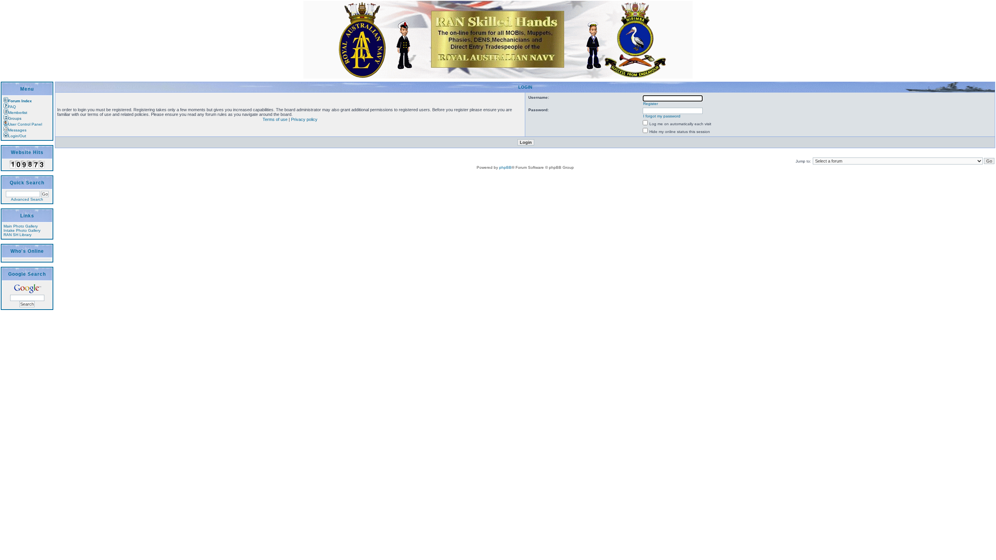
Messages (17, 130)
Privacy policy (304, 119)
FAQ (12, 107)
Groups (14, 118)
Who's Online (27, 251)
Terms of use (275, 119)
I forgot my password (661, 116)
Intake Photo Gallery (22, 230)
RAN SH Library (18, 235)
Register (650, 104)
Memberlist (17, 112)
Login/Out (17, 136)
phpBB (505, 167)
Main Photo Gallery (21, 226)
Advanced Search (27, 199)
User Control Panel (25, 124)
